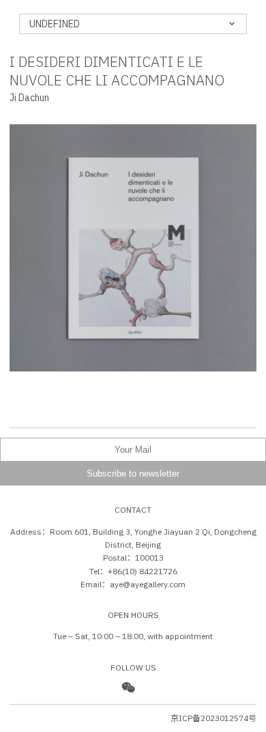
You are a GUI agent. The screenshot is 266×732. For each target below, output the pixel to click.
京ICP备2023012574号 (213, 718)
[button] (71, 261)
